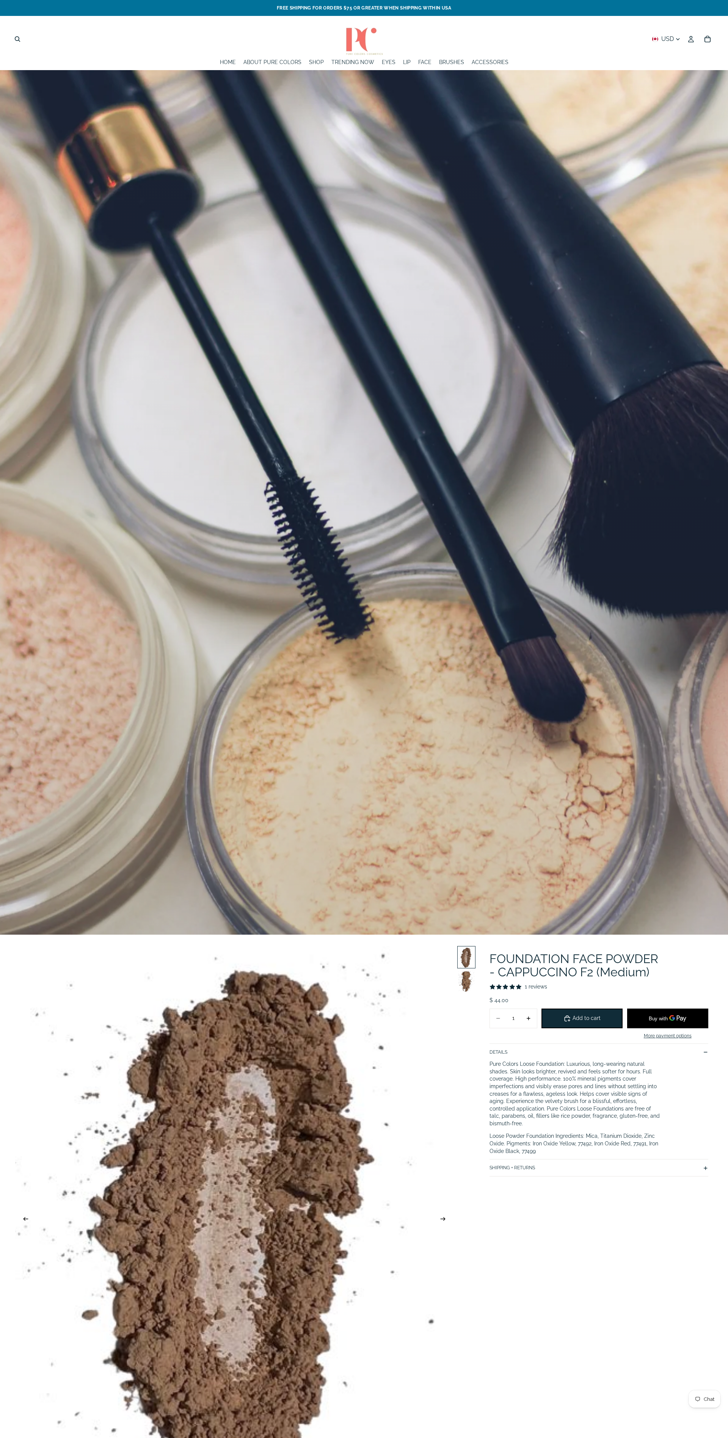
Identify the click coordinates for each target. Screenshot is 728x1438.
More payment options (668, 1036)
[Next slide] (445, 1220)
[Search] (17, 39)
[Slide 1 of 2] (466, 957)
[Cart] (707, 39)
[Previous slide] (23, 1220)
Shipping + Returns (512, 1167)
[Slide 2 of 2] (466, 981)
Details (498, 1052)
